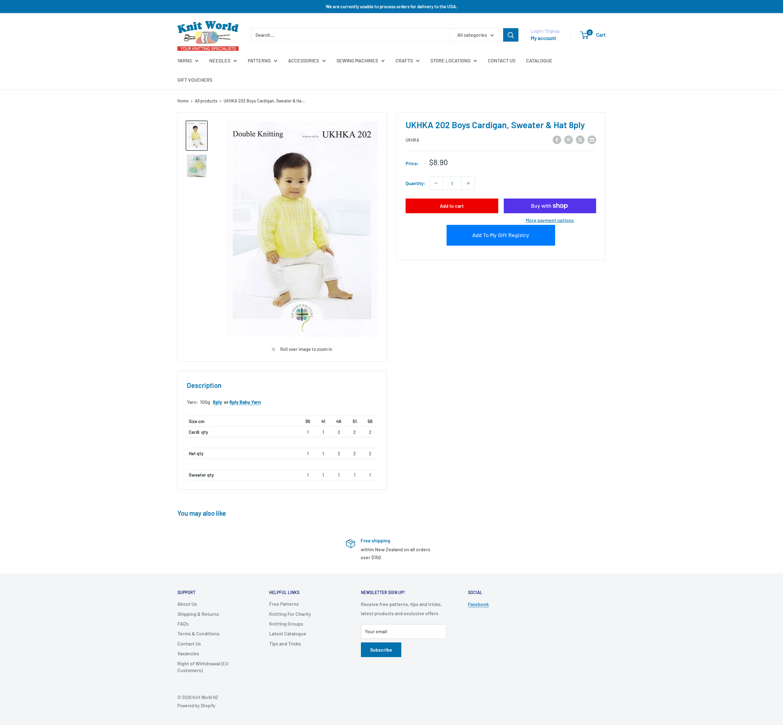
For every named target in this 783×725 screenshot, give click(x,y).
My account (543, 38)
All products (206, 100)
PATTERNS (259, 60)
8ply (217, 402)
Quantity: (415, 183)
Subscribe (381, 649)
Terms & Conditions (198, 633)
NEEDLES (219, 60)
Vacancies (188, 653)
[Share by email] (592, 139)
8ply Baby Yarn (245, 402)
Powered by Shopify (196, 705)
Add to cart (452, 206)
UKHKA (412, 140)
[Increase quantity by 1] (468, 183)
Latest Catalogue (287, 633)
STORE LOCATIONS (450, 60)
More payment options (550, 220)
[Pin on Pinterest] (568, 139)
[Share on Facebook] (557, 139)
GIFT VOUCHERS (194, 80)
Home (183, 100)
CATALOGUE (539, 60)
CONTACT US (501, 60)
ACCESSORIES (303, 60)
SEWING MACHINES (357, 60)
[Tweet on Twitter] (580, 139)
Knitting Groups (286, 623)
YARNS (184, 60)
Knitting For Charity (290, 614)
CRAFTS (404, 60)
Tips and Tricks (285, 643)
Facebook (478, 604)
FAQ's (183, 623)
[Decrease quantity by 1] (435, 183)
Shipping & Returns (198, 614)
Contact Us (189, 643)
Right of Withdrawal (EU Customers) (202, 666)
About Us (187, 604)
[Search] (510, 35)
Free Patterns (284, 604)
